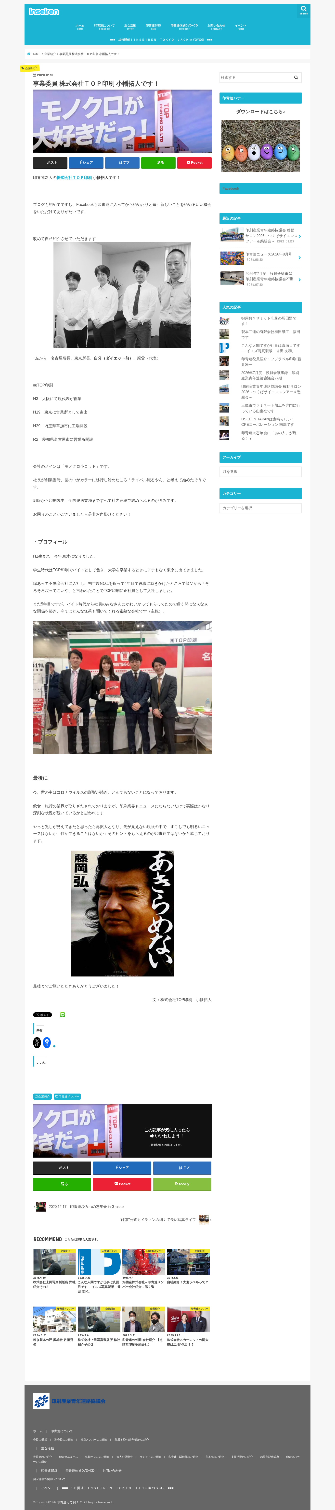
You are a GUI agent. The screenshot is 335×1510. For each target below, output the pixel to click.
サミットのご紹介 (150, 1456)
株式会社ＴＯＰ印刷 (74, 177)
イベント (241, 27)
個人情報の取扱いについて (49, 1479)
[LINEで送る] (62, 1014)
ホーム (80, 27)
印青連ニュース (68, 1456)
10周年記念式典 (269, 1456)
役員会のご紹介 (42, 1456)
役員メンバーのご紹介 (93, 1439)
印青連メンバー (69, 1096)
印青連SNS (153, 27)
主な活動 (130, 27)
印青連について (104, 27)
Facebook (230, 188)
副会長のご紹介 (63, 1439)
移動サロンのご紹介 (97, 1456)
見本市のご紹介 (214, 1456)
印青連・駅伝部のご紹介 (183, 1456)
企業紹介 (44, 1096)
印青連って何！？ (69, 1502)
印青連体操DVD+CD (184, 27)
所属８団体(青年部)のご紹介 (132, 1439)
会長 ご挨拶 (40, 1439)
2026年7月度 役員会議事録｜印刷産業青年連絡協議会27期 (270, 279)
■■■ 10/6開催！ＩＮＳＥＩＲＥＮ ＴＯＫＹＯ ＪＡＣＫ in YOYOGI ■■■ (161, 39)
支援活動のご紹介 (242, 1456)
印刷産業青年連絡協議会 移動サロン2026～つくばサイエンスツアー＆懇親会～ (271, 235)
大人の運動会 (124, 1456)
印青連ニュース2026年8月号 (268, 257)
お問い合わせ (216, 27)
